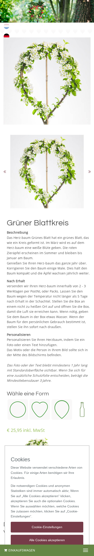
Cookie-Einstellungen (47, 527)
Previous (4, 171)
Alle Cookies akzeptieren (47, 540)
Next (89, 171)
